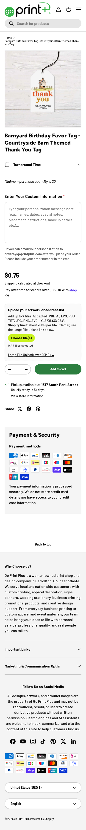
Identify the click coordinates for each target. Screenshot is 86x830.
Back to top (43, 544)
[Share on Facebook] (28, 408)
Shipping (11, 283)
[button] (69, 9)
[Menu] (79, 9)
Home (8, 37)
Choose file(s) (21, 338)
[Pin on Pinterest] (38, 408)
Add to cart (58, 369)
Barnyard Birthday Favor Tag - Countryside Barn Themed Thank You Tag (42, 42)
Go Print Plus (21, 818)
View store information (27, 396)
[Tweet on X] (19, 408)
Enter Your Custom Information (35, 196)
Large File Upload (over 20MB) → (31, 355)
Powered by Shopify (42, 818)
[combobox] (43, 23)
